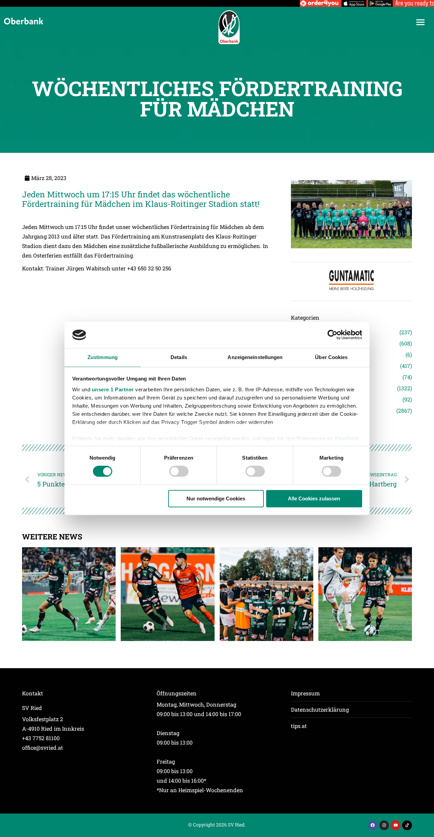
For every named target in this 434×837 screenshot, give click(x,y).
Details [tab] (179, 357)
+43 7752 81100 (41, 738)
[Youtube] (395, 825)
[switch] (179, 471)
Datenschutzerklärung (320, 709)
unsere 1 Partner (113, 389)
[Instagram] (384, 825)
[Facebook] (373, 825)
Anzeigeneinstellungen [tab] (255, 357)
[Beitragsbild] (69, 594)
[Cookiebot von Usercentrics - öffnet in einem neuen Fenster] (332, 335)
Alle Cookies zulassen (314, 498)
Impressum (305, 693)
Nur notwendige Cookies (215, 498)
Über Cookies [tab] (331, 357)
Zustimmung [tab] (102, 357)
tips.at (299, 725)
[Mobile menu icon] (420, 22)
